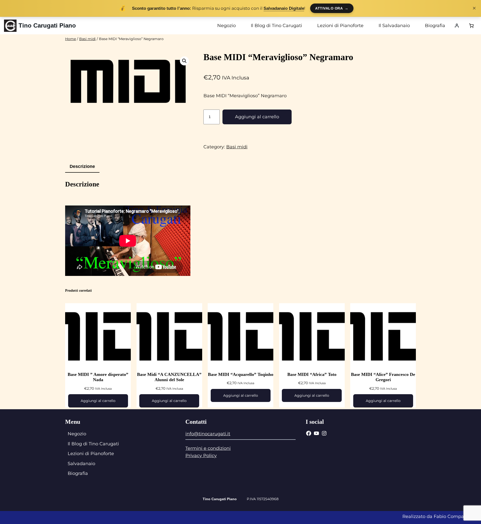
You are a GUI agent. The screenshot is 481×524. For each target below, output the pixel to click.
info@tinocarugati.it (207, 434)
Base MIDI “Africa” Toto (311, 374)
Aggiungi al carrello (257, 117)
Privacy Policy (201, 455)
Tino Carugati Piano (47, 25)
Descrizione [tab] (82, 166)
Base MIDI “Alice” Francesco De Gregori (383, 377)
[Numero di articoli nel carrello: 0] (471, 25)
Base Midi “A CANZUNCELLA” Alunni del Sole (169, 377)
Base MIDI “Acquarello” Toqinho (240, 374)
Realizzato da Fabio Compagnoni (439, 516)
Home (70, 39)
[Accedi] (456, 25)
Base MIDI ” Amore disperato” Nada (98, 377)
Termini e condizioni (208, 448)
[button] (184, 60)
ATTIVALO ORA (331, 8)
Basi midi (87, 39)
